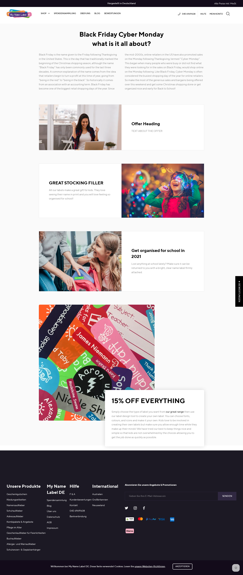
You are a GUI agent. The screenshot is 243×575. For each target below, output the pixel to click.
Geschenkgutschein (17, 494)
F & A (72, 494)
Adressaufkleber (15, 516)
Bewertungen (112, 14)
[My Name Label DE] (19, 13)
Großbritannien (100, 500)
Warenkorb (234, 14)
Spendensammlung (65, 14)
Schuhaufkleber (15, 511)
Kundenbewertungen (81, 500)
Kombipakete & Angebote (20, 522)
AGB (49, 522)
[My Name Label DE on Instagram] (135, 509)
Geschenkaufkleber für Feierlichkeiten (26, 533)
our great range (174, 412)
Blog (97, 14)
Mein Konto (216, 14)
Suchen (228, 14)
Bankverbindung (78, 516)
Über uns (85, 14)
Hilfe (203, 14)
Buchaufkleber (14, 539)
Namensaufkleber (16, 505)
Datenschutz (53, 517)
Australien (97, 494)
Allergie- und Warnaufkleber (21, 544)
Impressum (52, 528)
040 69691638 (77, 511)
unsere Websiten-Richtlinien (150, 566)
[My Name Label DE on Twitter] (126, 509)
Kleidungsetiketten (16, 500)
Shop (43, 14)
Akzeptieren (182, 567)
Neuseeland (98, 505)
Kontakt (74, 505)
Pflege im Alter (14, 527)
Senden (227, 496)
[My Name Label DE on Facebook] (144, 509)
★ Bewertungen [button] (239, 291)
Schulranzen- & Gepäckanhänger (23, 550)
